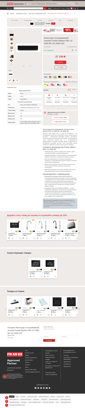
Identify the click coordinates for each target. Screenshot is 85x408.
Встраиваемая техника (65, 402)
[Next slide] (30, 66)
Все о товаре (15, 20)
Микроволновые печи (14, 399)
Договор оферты (29, 360)
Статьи (62, 8)
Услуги (57, 402)
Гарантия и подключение (31, 357)
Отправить (49, 340)
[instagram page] (41, 388)
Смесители (23, 396)
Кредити (27, 355)
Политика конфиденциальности (32, 371)
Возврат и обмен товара (30, 369)
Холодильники (44, 399)
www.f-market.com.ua (69, 350)
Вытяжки (67, 396)
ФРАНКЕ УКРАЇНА (49, 0)
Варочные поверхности (44, 396)
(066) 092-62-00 (48, 367)
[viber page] (44, 388)
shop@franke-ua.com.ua (70, 352)
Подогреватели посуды (14, 402)
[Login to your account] (75, 8)
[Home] (15, 3)
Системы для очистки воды (48, 402)
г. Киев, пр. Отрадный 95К (51, 374)
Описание (50, 20)
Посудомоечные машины (26, 399)
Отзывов (40, 20)
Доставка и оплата (51, 3)
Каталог (11, 8)
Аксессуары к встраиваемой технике (17, 404)
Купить (60, 62)
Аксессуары (70, 20)
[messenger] (49, 388)
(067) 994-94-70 (67, 366)
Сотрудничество (40, 3)
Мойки (17, 396)
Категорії (12, 396)
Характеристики (27, 20)
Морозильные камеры (53, 399)
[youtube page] (47, 388)
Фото (60, 20)
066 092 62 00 (10, 370)
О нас (33, 3)
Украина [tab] (74, 89)
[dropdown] (65, 4)
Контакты (27, 362)
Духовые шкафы (60, 396)
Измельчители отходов (32, 396)
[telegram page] (38, 388)
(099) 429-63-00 (67, 361)
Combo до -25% (56, 8)
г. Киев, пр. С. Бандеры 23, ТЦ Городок (51, 362)
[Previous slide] (24, 66)
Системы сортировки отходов (34, 402)
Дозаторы (53, 396)
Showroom (67, 8)
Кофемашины (36, 399)
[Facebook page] (35, 388)
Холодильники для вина (65, 399)
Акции (26, 367)
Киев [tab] (69, 89)
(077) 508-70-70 (67, 364)
